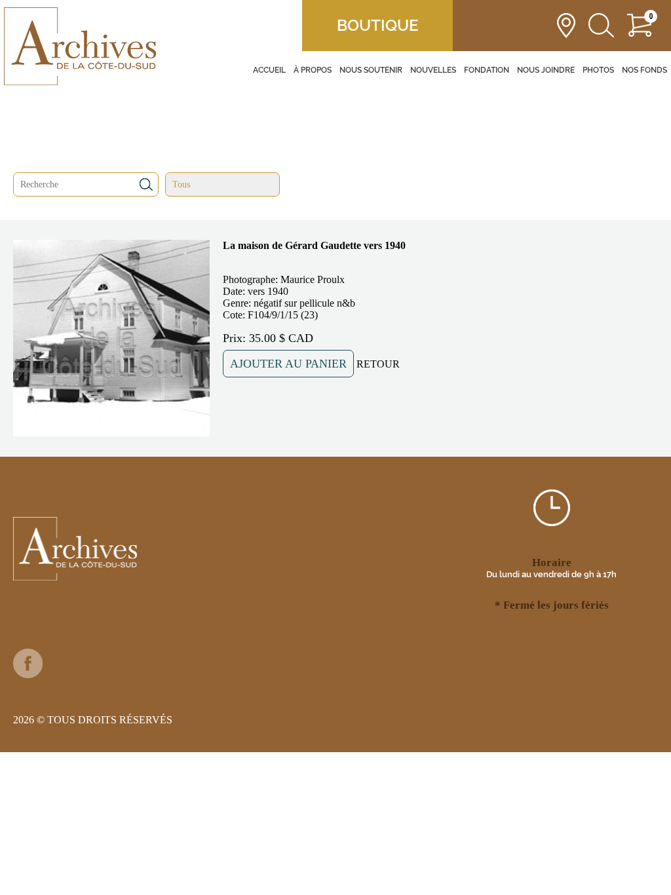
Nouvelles (433, 70)
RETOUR (378, 364)
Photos (598, 70)
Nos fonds (644, 70)
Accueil (269, 70)
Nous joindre (546, 70)
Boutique (377, 25)
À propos (313, 70)
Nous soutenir (370, 70)
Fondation (486, 70)
